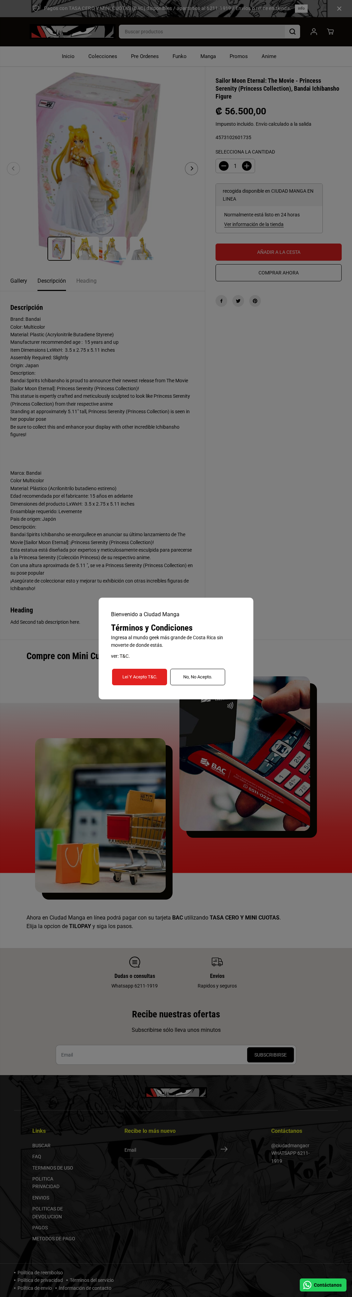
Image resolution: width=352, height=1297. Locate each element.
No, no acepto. (197, 676)
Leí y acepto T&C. (139, 676)
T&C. (125, 656)
